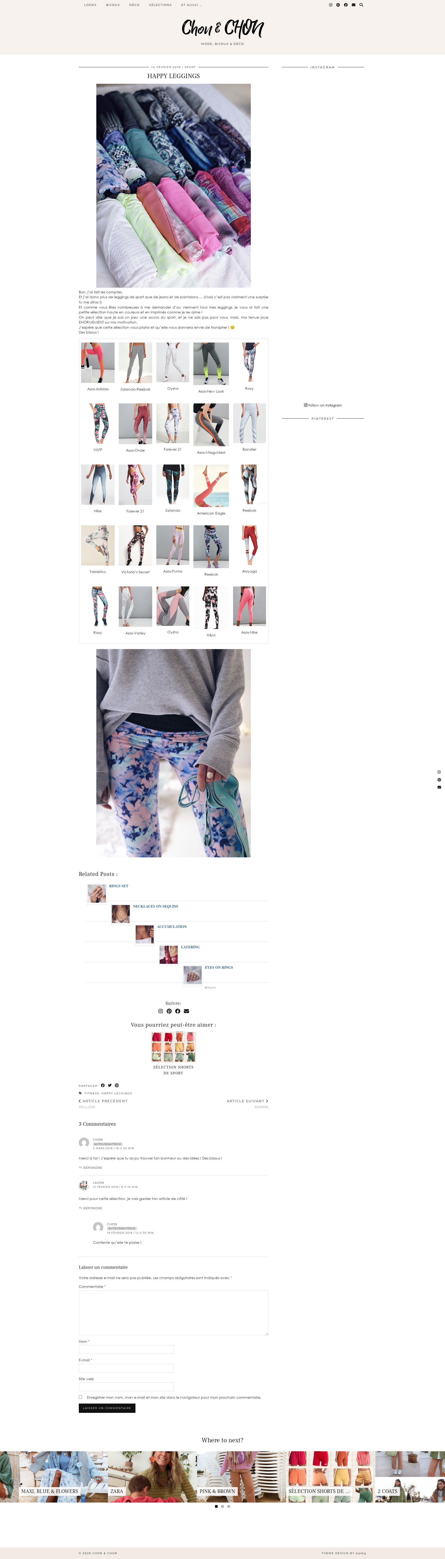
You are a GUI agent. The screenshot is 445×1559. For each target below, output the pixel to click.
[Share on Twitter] (110, 1085)
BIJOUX (113, 5)
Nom (84, 1341)
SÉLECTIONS (160, 5)
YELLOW (103, 1104)
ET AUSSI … (191, 5)
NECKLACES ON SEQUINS (155, 906)
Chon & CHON (222, 29)
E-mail (85, 1360)
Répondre (92, 1168)
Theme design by (344, 1553)
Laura (98, 1182)
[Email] (354, 5)
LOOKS (90, 5)
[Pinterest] (338, 5)
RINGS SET (118, 886)
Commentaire (92, 1286)
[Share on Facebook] (103, 1085)
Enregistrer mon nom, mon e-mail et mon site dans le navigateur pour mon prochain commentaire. (174, 1397)
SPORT (190, 67)
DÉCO (134, 5)
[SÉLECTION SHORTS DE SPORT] (173, 1047)
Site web (86, 1378)
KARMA (247, 1104)
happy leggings (116, 1093)
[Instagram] (331, 5)
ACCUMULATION (172, 926)
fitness (92, 1093)
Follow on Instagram (324, 405)
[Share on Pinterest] (117, 1085)
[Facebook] (346, 5)
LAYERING (190, 947)
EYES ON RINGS (219, 967)
